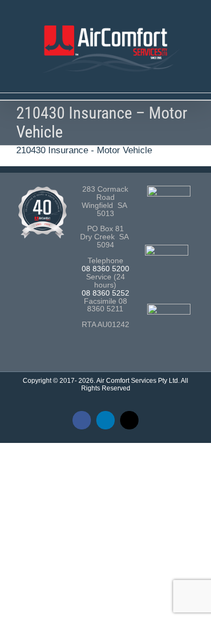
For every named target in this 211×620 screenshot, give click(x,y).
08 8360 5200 (105, 269)
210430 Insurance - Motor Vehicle (84, 150)
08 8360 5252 (105, 293)
